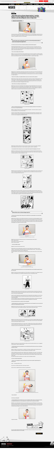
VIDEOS (31, 4)
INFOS (43, 4)
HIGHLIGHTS (25, 4)
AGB (45, 446)
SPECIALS (37, 4)
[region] (27, 1)
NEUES (19, 4)
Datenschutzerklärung (48, 446)
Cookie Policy (14, 1)
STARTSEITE (12, 4)
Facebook (32, 427)
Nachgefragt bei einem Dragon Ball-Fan (17, 20)
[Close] (53, 1)
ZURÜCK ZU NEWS (39, 433)
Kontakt (52, 446)
